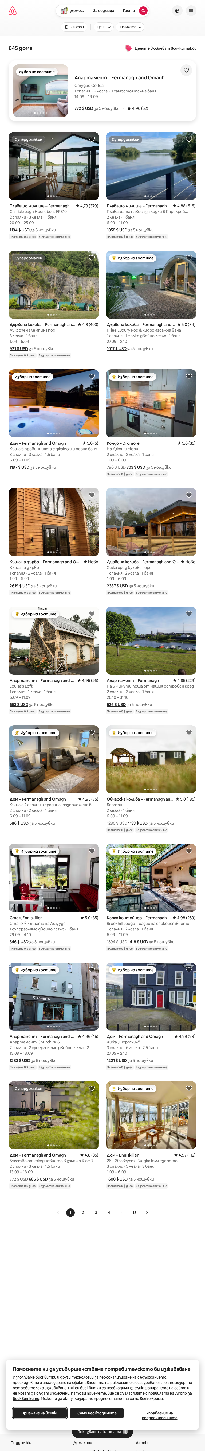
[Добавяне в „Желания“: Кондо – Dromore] (189, 376)
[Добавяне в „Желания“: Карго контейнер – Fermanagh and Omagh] (189, 851)
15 (134, 1212)
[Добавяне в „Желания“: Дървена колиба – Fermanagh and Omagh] (92, 257)
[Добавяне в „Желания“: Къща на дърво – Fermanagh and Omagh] (92, 495)
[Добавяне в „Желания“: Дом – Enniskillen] (189, 1088)
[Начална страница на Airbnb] (13, 10)
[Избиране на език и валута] (177, 10)
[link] (58, 1212)
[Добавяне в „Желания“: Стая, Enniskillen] (92, 851)
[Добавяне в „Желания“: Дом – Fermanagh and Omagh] (92, 376)
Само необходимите (97, 1413)
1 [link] (70, 1212)
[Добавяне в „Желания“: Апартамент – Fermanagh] (189, 613)
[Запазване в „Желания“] (186, 70)
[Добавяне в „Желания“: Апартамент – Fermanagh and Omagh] (92, 613)
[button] (83, 108)
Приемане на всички (39, 1413)
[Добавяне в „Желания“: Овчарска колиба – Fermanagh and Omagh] (189, 732)
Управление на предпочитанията (160, 1415)
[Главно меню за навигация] (191, 10)
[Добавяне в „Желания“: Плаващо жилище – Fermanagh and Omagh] (92, 139)
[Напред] (146, 1212)
